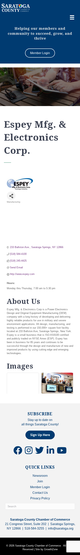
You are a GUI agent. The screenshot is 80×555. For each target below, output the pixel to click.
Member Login (40, 487)
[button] (40, 435)
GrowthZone (51, 549)
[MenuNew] (72, 17)
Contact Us (40, 492)
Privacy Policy (40, 498)
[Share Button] (11, 195)
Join (40, 481)
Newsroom (40, 475)
